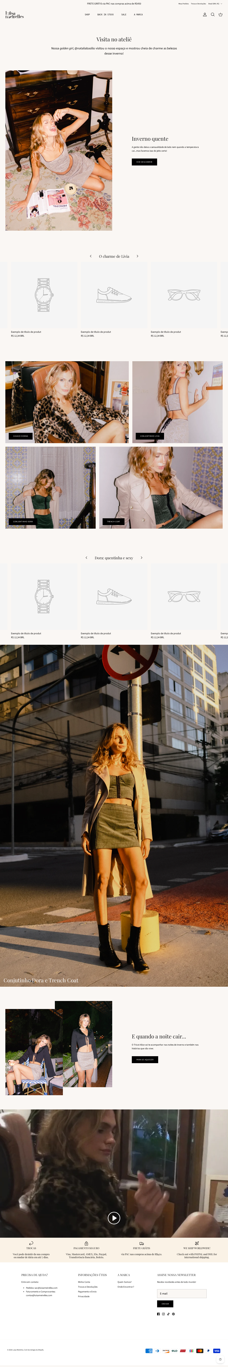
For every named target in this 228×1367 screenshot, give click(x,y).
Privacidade (83, 1296)
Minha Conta (84, 1282)
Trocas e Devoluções (198, 3)
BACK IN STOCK (105, 14)
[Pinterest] (173, 1314)
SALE (123, 14)
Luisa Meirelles (18, 1350)
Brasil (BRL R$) (213, 3)
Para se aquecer (145, 1059)
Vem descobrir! (144, 162)
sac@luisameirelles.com (46, 1288)
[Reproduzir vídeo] (114, 1218)
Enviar (165, 1304)
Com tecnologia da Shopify (34, 1350)
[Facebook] (158, 1314)
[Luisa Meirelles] (15, 14)
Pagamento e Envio (87, 1291)
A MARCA (138, 14)
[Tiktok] (168, 1314)
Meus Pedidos (183, 3)
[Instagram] (163, 1314)
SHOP (87, 14)
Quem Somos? (125, 1282)
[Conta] (204, 14)
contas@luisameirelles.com (39, 1295)
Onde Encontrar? (126, 1286)
